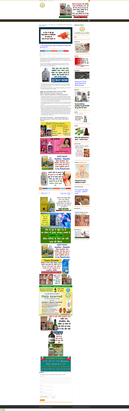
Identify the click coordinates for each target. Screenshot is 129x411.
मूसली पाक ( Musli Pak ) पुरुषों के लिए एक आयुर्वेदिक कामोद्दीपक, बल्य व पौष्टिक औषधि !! (65, 193)
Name (41, 385)
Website (41, 391)
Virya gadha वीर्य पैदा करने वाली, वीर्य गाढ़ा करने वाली (82, 66)
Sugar (68, 20)
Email (41, 388)
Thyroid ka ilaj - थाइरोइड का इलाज (81, 181)
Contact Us (83, 20)
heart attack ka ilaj (52, 24)
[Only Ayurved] (42, 5)
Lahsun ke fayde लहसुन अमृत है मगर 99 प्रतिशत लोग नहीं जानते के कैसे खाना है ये (82, 52)
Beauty (52, 20)
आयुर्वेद (71, 20)
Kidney (60, 20)
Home (40, 20)
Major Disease (48, 20)
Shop (80, 20)
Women (56, 20)
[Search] (89, 1)
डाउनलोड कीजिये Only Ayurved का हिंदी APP (82, 33)
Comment (42, 376)
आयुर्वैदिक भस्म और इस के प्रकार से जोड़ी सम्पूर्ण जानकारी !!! (45, 193)
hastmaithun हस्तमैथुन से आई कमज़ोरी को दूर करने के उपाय (82, 106)
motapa (65, 20)
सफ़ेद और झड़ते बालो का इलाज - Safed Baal (82, 138)
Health (43, 20)
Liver (62, 20)
